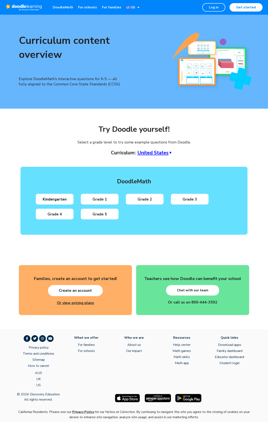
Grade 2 (145, 199)
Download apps (229, 345)
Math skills (182, 357)
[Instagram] (42, 338)
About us (134, 345)
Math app (182, 363)
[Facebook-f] (27, 338)
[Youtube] (50, 338)
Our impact (134, 351)
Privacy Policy (83, 412)
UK (38, 379)
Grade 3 (190, 199)
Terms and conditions (38, 353)
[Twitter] (34, 338)
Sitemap (38, 359)
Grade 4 (55, 214)
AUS (38, 373)
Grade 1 (100, 199)
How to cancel (38, 365)
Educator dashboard (229, 357)
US (38, 385)
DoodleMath (63, 7)
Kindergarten (55, 199)
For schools (87, 7)
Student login (229, 363)
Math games (182, 351)
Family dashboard (229, 351)
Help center (182, 345)
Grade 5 (100, 214)
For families (111, 7)
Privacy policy (39, 347)
